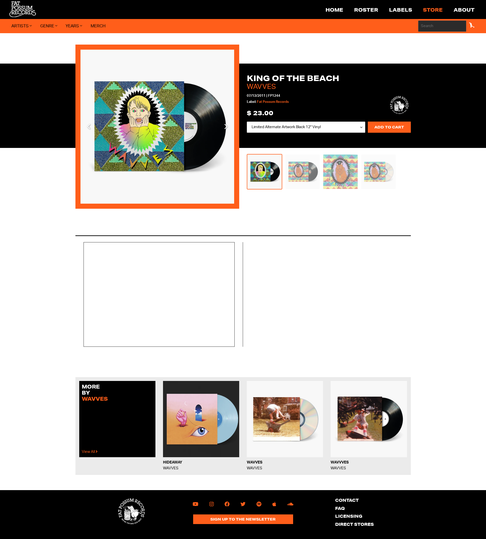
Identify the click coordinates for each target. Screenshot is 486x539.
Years (73, 26)
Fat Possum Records (273, 102)
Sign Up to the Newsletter (243, 519)
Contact (347, 500)
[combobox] (442, 26)
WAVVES (261, 86)
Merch (98, 26)
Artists (20, 26)
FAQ (340, 508)
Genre (47, 26)
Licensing (348, 516)
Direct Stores (354, 524)
